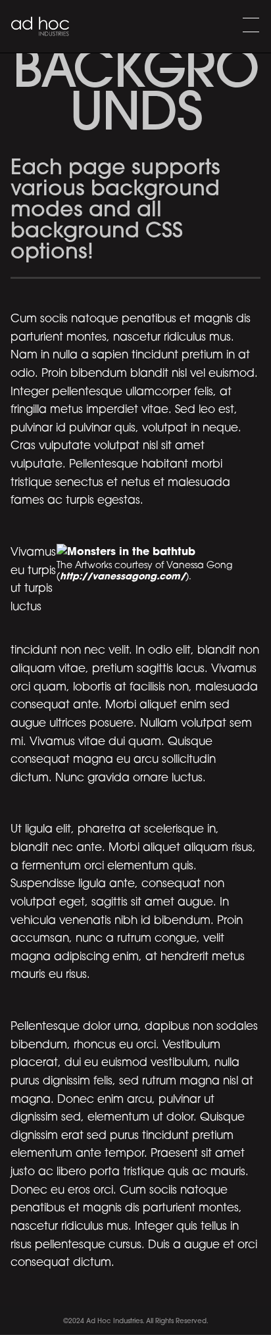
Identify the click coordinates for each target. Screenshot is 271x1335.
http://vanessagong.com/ (122, 577)
